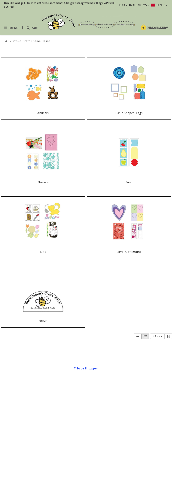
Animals (43, 113)
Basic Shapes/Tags (129, 113)
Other (43, 321)
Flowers (43, 182)
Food (129, 182)
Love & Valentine (129, 252)
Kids (43, 252)
